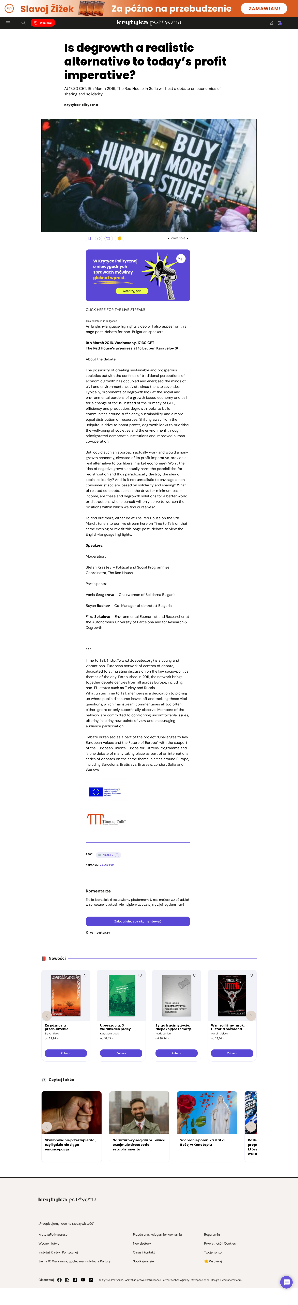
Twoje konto (213, 1252)
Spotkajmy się (143, 1261)
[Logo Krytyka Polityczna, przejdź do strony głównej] (149, 23)
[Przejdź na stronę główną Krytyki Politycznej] (68, 1200)
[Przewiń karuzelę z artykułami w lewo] (47, 1127)
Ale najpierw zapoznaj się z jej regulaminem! (151, 904)
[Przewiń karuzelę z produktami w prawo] (251, 1016)
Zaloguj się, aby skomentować (138, 921)
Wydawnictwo (49, 1243)
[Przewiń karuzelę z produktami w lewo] (47, 1016)
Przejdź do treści (20, 7)
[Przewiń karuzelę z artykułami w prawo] (251, 1127)
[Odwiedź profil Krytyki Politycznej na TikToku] (75, 1279)
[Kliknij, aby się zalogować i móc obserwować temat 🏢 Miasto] (117, 855)
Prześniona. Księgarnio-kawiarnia (157, 1234)
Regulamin (212, 1234)
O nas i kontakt (144, 1252)
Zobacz (66, 1053)
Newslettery (142, 1243)
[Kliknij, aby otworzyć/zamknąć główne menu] (8, 22)
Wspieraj (46, 23)
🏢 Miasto (105, 855)
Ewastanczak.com (230, 1280)
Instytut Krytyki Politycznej (58, 1252)
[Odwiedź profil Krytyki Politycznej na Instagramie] (67, 1279)
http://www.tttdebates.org (130, 660)
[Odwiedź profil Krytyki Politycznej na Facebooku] (59, 1279)
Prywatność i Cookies (220, 1243)
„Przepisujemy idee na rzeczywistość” (66, 1223)
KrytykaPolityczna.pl (53, 1234)
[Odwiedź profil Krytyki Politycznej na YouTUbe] (83, 1279)
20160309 (107, 864)
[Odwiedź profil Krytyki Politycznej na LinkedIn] (91, 1279)
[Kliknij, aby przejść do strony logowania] (271, 22)
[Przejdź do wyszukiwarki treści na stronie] (23, 22)
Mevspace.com (200, 1280)
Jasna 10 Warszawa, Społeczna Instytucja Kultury (75, 1261)
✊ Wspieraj (213, 1261)
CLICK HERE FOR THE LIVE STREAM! (115, 309)
